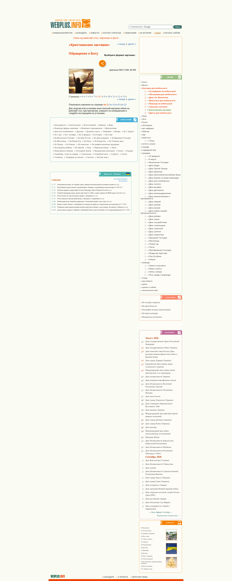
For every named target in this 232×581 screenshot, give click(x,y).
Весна (145, 85)
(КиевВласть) (106, 190)
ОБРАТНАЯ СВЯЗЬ (139, 577)
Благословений (90, 125)
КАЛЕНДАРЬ (81, 33)
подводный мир (149, 150)
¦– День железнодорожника (156, 193)
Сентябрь (166, 512)
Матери (117, 131)
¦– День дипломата (152, 190)
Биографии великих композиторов (156, 310)
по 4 (112, 104)
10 (109, 96)
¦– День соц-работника (154, 222)
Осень (145, 122)
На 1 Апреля (129, 131)
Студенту (114, 154)
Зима (144, 116)
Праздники (145, 528)
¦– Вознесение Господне (154, 162)
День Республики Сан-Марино (157, 502)
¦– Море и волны (151, 269)
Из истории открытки (151, 302)
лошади (145, 147)
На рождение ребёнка (63, 148)
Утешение (59, 157)
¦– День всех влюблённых (155, 181)
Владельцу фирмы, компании (66, 128)
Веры (111, 125)
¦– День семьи (150, 219)
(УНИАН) (118, 187)
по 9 (117, 104)
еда (143, 134)
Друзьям (79, 131)
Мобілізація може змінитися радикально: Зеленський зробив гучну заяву (81, 201)
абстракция (147, 125)
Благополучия (75, 125)
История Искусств (149, 306)
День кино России (152, 396)
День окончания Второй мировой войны (161, 489)
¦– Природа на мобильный (156, 104)
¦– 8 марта (148, 159)
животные (146, 138)
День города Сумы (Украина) (157, 481)
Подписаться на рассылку (168, 516)
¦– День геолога (151, 184)
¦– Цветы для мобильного (156, 113)
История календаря (150, 313)
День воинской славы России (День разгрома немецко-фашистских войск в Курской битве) (161, 354)
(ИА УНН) (122, 204)
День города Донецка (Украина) (158, 420)
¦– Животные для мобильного (158, 100)
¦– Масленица (150, 241)
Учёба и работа (147, 539)
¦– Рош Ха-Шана (151, 256)
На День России (84, 138)
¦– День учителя (151, 231)
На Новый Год (75, 141)
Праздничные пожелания (104, 151)
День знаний (150, 468)
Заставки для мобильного (154, 88)
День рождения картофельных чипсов (160, 380)
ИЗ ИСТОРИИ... (146, 33)
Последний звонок (83, 151)
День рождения (147, 566)
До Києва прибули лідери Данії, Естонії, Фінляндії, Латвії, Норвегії (79, 190)
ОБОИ (158, 33)
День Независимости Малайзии (158, 447)
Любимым (107, 131)
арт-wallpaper (148, 128)
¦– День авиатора (151, 172)
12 (118, 96)
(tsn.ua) (116, 184)
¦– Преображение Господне (156, 250)
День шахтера (151, 427)
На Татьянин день (116, 141)
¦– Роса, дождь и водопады (156, 275)
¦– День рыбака (150, 216)
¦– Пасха (148, 247)
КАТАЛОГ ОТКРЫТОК (112, 33)
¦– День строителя (152, 228)
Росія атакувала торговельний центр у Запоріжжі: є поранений (78, 199)
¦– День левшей (151, 202)
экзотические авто (150, 290)
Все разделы (123, 181)
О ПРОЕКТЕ (123, 577)
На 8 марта (97, 135)
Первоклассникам (101, 148)
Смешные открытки (148, 533)
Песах (114, 148)
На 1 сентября (70, 135)
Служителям (86, 154)
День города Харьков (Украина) (158, 361)
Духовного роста (93, 131)
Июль (153, 512)
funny (144, 82)
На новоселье (83, 144)
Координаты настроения (152, 317)
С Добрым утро (147, 569)
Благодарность (60, 125)
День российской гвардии (155, 499)
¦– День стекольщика (153, 225)
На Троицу (59, 144)
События (145, 542)
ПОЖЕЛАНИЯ (130, 33)
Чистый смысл (102, 157)
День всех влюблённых (64, 131)
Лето (144, 119)
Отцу (89, 148)
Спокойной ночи (101, 154)
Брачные (102, 125)
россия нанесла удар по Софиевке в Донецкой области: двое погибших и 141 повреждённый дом (89, 210)
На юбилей (79, 148)
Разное (120, 151)
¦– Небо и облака (151, 272)
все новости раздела (120, 179)
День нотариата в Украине (156, 485)
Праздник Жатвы (152, 437)
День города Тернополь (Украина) (159, 400)
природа (146, 262)
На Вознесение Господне (65, 138)
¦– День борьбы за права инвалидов (160, 178)
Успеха (124, 154)
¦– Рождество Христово (154, 253)
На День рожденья (101, 138)
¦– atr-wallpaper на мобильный (158, 91)
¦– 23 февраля (150, 156)
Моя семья (145, 536)
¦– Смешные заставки (154, 107)
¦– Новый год (149, 244)
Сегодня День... (147, 530)
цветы (144, 284)
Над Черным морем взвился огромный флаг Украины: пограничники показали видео (86, 187)
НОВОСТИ (95, 33)
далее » (132, 44)
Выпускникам (111, 128)
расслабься (147, 281)
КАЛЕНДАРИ (109, 577)
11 (114, 96)
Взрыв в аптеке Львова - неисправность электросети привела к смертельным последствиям (87, 204)
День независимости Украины (157, 377)
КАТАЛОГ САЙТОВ (172, 33)
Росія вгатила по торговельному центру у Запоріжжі (74, 196)
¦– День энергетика (152, 235)
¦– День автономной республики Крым (161, 175)
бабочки (145, 131)
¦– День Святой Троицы (154, 168)
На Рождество (100, 141)
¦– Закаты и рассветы (153, 265)
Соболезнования (147, 559)
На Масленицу (60, 141)
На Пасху (87, 141)
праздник (146, 153)
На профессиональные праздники (105, 144)
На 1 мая (58, 135)
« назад (121, 44)
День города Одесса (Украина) (157, 478)
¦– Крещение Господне (154, 238)
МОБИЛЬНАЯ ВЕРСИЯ (63, 33)
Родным (129, 151)
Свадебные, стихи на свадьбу (66, 154)
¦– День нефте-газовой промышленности (154, 212)
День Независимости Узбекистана (159, 464)
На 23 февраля (84, 135)
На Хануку (70, 144)
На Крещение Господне (121, 138)
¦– (156, 110)
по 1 (106, 104)
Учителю (90, 157)
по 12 (123, 104)
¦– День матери (150, 205)
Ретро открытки (147, 556)
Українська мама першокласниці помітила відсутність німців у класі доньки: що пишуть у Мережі (90, 207)
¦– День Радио (150, 165)
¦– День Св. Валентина (154, 97)
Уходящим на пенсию (74, 157)
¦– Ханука (148, 259)
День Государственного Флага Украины (161, 348)
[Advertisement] (116, 9)
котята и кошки (148, 144)
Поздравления (146, 545)
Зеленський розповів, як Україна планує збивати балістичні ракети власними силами (85, 184)
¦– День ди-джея (151, 187)
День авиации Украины (155, 410)
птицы (145, 278)
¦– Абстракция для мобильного (159, 94)
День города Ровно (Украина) (157, 424)
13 (123, 96)
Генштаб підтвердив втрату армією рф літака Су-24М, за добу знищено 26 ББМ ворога (86, 193)
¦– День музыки (150, 208)
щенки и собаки (149, 287)
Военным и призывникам (91, 128)
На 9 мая (108, 135)
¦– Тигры (147, 141)
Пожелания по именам (64, 151)
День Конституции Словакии (157, 460)
